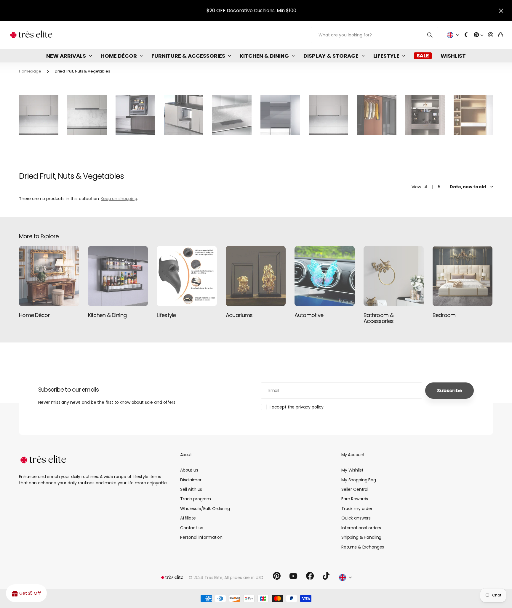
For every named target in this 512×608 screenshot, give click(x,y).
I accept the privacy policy (297, 407)
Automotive (309, 315)
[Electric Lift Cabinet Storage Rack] (183, 115)
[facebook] (310, 576)
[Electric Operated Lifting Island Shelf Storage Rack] (232, 115)
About (186, 455)
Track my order (356, 509)
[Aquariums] (256, 276)
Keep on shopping (119, 199)
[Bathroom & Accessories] (394, 276)
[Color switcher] (466, 35)
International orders (361, 528)
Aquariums (239, 315)
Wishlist (453, 55)
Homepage (30, 71)
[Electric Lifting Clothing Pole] (376, 115)
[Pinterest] (277, 576)
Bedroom (444, 315)
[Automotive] (325, 276)
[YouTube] (293, 576)
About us (189, 470)
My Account (352, 455)
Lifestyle (386, 55)
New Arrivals (66, 55)
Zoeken (430, 35)
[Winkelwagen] (500, 35)
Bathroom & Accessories (378, 318)
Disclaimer (190, 480)
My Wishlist (352, 470)
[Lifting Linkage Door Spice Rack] (38, 115)
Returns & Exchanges (362, 547)
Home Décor (119, 55)
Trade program (195, 499)
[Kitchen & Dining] (118, 276)
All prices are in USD (243, 577)
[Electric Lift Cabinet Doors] (280, 115)
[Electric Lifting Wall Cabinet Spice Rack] (87, 115)
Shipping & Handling (361, 537)
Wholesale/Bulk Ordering (205, 509)
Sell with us (191, 489)
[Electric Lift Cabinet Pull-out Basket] (135, 115)
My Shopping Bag (358, 480)
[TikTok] (326, 576)
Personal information (201, 537)
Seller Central (354, 489)
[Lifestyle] (187, 276)
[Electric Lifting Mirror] (425, 115)
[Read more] (478, 35)
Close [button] (501, 10)
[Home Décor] (49, 276)
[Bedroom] (463, 276)
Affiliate (188, 518)
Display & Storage (331, 55)
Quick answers (356, 518)
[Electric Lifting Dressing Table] (473, 115)
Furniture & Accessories (188, 55)
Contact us (191, 528)
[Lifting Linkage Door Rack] (328, 115)
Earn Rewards (354, 499)
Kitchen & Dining (264, 55)
